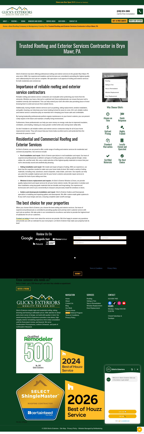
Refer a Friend (23, 288)
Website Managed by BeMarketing (90, 428)
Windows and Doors (35, 21)
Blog (67, 306)
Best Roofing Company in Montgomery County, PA (28, 26)
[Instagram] (119, 303)
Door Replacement (111, 96)
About (5, 21)
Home (5, 26)
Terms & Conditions (96, 268)
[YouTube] (124, 303)
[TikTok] (114, 303)
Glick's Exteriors (52, 428)
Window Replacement (112, 92)
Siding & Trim (109, 85)
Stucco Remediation (111, 88)
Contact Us (73, 21)
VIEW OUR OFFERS (135, 20)
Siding (23, 21)
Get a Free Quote (119, 20)
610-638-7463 (113, 299)
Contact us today (22, 218)
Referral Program (76, 313)
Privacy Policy (112, 268)
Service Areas (50, 21)
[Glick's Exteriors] (17, 12)
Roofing (14, 21)
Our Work (61, 21)
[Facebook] (110, 303)
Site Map (63, 428)
